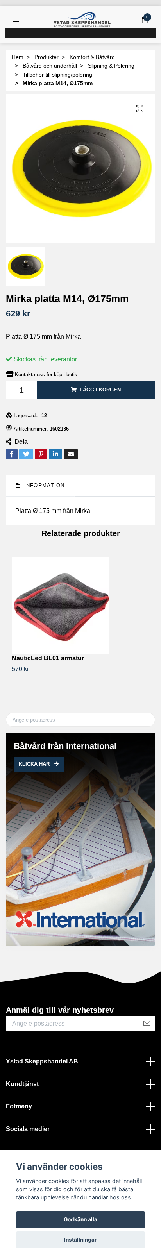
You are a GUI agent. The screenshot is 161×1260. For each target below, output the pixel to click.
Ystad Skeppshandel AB (42, 1061)
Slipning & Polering (111, 66)
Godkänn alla (80, 1219)
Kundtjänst (22, 1084)
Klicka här (35, 764)
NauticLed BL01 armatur (48, 658)
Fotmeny (19, 1106)
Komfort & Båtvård (92, 57)
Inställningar (80, 1240)
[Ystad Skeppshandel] (82, 20)
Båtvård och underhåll (50, 66)
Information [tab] (43, 485)
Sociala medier (28, 1129)
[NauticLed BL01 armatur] (80, 605)
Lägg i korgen (100, 390)
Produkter (46, 57)
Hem (17, 57)
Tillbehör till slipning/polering (57, 74)
